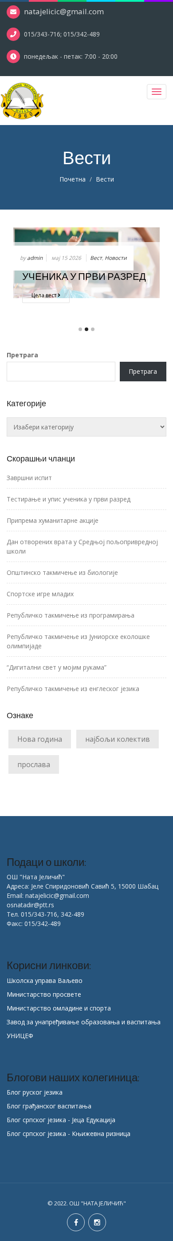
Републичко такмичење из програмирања (70, 615)
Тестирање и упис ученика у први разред (68, 499)
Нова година (39, 739)
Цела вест (44, 295)
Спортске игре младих (40, 594)
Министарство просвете (44, 994)
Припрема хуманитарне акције (52, 520)
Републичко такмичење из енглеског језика (73, 688)
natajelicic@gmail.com (64, 11)
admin (35, 258)
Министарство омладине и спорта (59, 1008)
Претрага (22, 355)
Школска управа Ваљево (45, 980)
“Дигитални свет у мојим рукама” (56, 667)
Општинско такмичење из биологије (62, 572)
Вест (96, 258)
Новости (116, 258)
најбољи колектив (117, 739)
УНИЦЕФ (20, 1035)
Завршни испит (29, 477)
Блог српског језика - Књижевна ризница (68, 1133)
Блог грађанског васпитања (49, 1106)
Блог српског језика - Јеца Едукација (61, 1120)
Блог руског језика (35, 1092)
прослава (33, 764)
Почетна (72, 179)
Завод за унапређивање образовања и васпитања (84, 1022)
